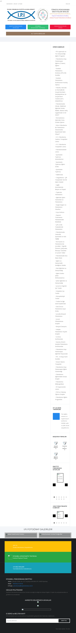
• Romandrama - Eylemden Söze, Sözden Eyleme (60, 120)
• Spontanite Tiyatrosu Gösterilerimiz (59, 157)
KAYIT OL (64, 620)
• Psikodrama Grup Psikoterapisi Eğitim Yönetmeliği (61, 369)
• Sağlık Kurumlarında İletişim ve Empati (60, 187)
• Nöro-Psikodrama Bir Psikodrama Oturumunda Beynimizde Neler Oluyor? (61, 129)
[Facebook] (48, 4)
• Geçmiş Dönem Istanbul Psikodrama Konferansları (61, 344)
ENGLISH (68, 4)
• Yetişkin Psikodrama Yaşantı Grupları (61, 332)
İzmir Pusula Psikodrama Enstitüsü (60, 14)
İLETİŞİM (20, 4)
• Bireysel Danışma (60, 326)
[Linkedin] (64, 4)
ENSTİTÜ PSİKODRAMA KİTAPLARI (15, 26)
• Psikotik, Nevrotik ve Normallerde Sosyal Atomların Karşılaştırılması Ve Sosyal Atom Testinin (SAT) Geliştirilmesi (60, 94)
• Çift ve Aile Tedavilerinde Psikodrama (59, 227)
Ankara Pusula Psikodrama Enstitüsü (60, 18)
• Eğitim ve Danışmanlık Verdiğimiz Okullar (60, 263)
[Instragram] (55, 4)
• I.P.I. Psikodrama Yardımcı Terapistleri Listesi (61, 139)
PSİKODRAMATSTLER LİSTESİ (60, 26)
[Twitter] (52, 4)
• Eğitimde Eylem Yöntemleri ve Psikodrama (60, 200)
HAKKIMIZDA (9, 4)
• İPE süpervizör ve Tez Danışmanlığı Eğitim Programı (60, 54)
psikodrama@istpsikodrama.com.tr (23, 586)
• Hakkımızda (59, 175)
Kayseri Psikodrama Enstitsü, (60, 16)
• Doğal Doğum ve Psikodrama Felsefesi (60, 207)
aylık (67, 423)
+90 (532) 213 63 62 (18, 583)
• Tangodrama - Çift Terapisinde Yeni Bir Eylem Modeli (61, 180)
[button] (54, 497)
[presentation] (54, 484)
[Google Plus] (58, 4)
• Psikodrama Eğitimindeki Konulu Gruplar (61, 377)
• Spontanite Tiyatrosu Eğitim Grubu (60, 164)
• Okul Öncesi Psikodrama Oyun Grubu (60, 309)
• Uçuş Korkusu (59, 212)
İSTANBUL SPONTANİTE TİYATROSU (38, 26)
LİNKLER (15, 4)
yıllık (64, 425)
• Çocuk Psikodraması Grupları (59, 321)
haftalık (63, 423)
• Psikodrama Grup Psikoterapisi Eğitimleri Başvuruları (61, 351)
